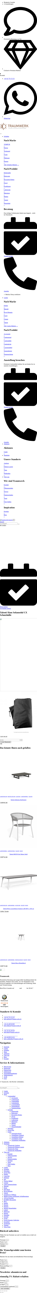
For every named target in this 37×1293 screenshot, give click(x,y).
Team (9, 1162)
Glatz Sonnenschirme (10, 1184)
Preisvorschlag (4, 1266)
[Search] (18, 1088)
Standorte (6, 455)
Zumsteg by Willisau (10, 1194)
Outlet (9, 1132)
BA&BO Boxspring (10, 1200)
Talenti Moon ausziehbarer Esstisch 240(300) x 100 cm (18, 908)
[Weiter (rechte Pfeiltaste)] (2, 1292)
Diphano (6, 1177)
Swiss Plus (11, 1130)
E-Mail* (2, 1284)
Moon (21, 850)
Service (10, 1157)
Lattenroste (14, 1120)
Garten (6, 298)
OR (1, 744)
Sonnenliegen (15, 1106)
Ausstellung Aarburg (17, 1135)
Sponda (6, 1217)
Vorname (3, 1240)
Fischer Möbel (8, 1181)
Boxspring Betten (16, 1115)
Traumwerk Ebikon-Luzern (16, 1147)
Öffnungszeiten (12, 1155)
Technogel (7, 1223)
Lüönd (6, 1210)
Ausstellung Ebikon (17, 1137)
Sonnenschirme (16, 1108)
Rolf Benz (7, 1189)
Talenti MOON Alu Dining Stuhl (18, 854)
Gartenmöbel (24, 796)
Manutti (6, 1186)
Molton (13, 1123)
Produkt (2, 1264)
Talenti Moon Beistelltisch (18, 963)
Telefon (2, 1244)
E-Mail (2, 1262)
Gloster (6, 1183)
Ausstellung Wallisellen (18, 1140)
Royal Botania (8, 1191)
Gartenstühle (11, 850)
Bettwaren (14, 1113)
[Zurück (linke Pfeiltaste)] (1, 1292)
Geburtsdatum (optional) (7, 1286)
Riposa (6, 1213)
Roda (5, 1188)
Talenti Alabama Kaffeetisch (18, 800)
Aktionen (6, 444)
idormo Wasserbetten (10, 1208)
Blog (9, 1166)
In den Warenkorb (5, 742)
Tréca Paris (7, 1227)
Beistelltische (11, 796)
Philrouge (7, 1211)
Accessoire (14, 1098)
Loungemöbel (15, 1104)
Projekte (10, 1161)
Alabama (18, 796)
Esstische (17, 905)
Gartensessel (15, 1099)
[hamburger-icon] (1, 133)
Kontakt (10, 1154)
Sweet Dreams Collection (11, 1220)
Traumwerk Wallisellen (14, 1150)
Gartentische (3, 796)
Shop (5, 1094)
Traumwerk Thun (13, 1149)
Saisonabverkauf (16, 1133)
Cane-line (7, 1176)
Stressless (10, 1128)
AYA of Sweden (9, 1198)
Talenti (30, 796)
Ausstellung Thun (16, 1138)
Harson (6, 1205)
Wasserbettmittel (16, 1127)
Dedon (24, 988)
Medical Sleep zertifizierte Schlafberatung (16, 1196)
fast (5, 1179)
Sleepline (6, 1215)
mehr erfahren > (5, 991)
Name (2, 1242)
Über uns (6, 477)
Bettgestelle (14, 1111)
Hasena (6, 1206)
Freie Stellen (11, 1164)
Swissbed (6, 1222)
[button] (2, 522)
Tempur (16, 988)
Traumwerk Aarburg (14, 1145)
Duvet (13, 1116)
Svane (5, 1218)
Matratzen (14, 1121)
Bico (5, 1201)
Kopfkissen (14, 1118)
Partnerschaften (12, 1159)
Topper (13, 1125)
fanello (6, 1203)
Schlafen (6, 136)
